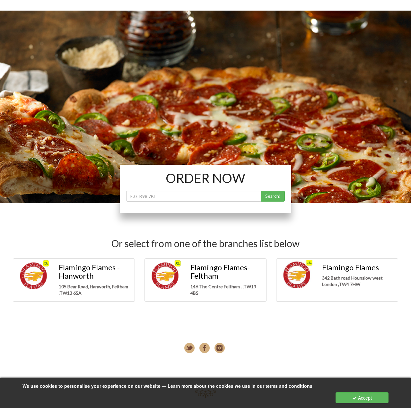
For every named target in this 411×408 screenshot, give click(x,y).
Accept (364, 398)
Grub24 (204, 374)
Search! (273, 196)
